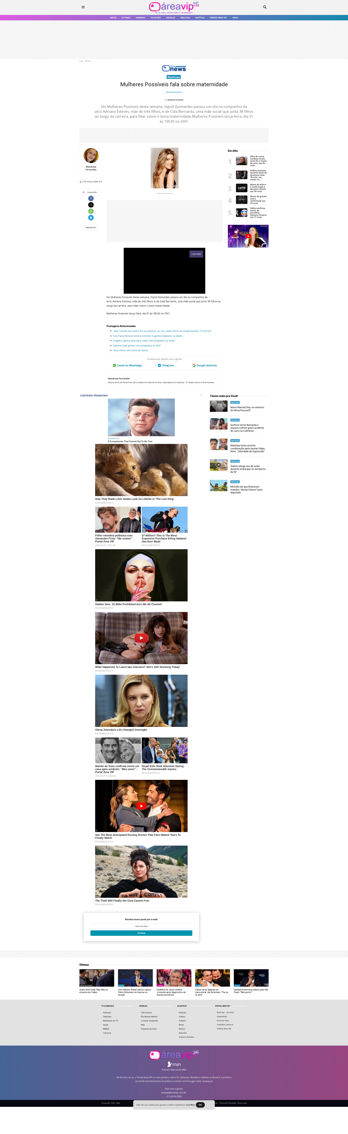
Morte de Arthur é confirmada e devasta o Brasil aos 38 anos (258, 188)
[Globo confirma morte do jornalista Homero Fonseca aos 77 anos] (241, 216)
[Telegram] (91, 217)
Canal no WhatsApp (129, 365)
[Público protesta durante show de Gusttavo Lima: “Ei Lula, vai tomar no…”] (241, 178)
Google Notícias (207, 365)
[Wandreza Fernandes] (91, 155)
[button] (247, 7)
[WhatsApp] (91, 211)
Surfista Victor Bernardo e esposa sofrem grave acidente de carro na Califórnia (247, 428)
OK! (200, 1105)
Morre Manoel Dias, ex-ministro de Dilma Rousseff (247, 409)
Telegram (168, 365)
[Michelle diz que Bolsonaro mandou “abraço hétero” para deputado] (219, 485)
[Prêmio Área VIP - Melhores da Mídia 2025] (248, 236)
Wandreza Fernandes (175, 100)
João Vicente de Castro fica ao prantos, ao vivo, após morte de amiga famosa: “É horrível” (162, 331)
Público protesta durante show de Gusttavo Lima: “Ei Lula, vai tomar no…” (258, 175)
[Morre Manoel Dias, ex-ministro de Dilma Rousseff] (219, 406)
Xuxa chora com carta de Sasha (130, 350)
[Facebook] (91, 198)
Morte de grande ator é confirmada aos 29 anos (258, 199)
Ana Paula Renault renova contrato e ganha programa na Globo (147, 336)
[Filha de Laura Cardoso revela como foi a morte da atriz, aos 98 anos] (241, 164)
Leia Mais (190, 1105)
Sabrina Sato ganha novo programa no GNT (137, 345)
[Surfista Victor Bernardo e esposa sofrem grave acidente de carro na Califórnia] (219, 424)
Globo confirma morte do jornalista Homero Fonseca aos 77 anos (258, 212)
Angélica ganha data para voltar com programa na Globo (144, 340)
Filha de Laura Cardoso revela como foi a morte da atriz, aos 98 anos (258, 161)
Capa (81, 61)
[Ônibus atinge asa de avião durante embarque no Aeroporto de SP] (219, 465)
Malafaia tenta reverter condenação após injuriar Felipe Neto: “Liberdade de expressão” (247, 448)
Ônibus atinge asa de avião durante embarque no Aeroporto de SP (247, 469)
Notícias (88, 61)
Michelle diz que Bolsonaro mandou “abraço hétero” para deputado (246, 489)
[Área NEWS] (174, 71)
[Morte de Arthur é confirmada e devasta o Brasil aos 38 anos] (241, 191)
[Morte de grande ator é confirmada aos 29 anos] (241, 203)
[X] (91, 205)
